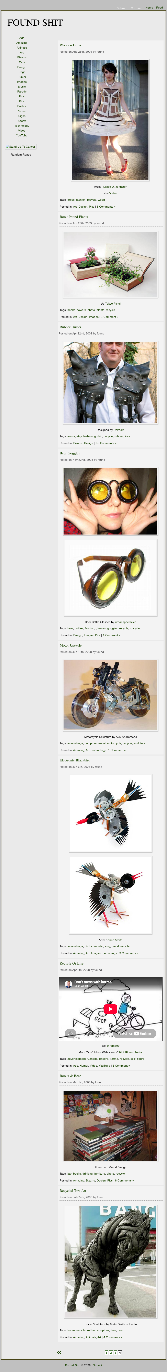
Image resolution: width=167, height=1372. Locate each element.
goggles (112, 628)
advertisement (76, 1058)
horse (71, 1330)
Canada (92, 1058)
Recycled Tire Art (73, 1190)
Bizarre (21, 57)
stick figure (137, 1058)
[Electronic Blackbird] (111, 852)
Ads (21, 37)
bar (69, 1173)
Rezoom (119, 429)
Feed (159, 7)
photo (91, 309)
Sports (22, 120)
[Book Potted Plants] (111, 297)
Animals (22, 47)
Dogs (22, 72)
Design (21, 67)
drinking (87, 1173)
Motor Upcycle (71, 645)
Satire (22, 111)
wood (101, 199)
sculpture (139, 743)
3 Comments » (128, 953)
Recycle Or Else (72, 963)
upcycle (135, 628)
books (71, 309)
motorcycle (114, 743)
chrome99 (113, 1045)
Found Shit (35, 22)
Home (149, 7)
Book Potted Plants (74, 216)
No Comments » (106, 443)
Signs (21, 116)
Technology (21, 125)
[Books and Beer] (111, 1161)
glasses (101, 628)
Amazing (21, 42)
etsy (79, 436)
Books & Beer (70, 1075)
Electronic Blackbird (75, 760)
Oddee (113, 193)
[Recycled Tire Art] (111, 1318)
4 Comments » (112, 1337)
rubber (118, 436)
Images (22, 81)
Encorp (103, 1058)
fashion (81, 199)
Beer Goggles (70, 453)
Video (21, 130)
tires (127, 436)
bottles (79, 628)
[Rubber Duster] (111, 424)
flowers (81, 309)
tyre (120, 1330)
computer (91, 743)
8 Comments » (124, 1180)
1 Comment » (110, 316)
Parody (21, 91)
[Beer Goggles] (111, 535)
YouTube (21, 135)
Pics (21, 101)
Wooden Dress (70, 44)
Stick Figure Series (130, 1052)
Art (22, 52)
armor (71, 436)
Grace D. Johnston (115, 186)
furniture (99, 1173)
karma (114, 1058)
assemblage (75, 743)
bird (87, 946)
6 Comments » (106, 206)
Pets (22, 96)
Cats (22, 62)
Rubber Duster (70, 326)
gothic (98, 436)
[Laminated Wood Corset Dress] (110, 180)
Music (22, 86)
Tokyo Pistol (113, 303)
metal (101, 743)
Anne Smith (115, 940)
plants (100, 309)
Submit (121, 8)
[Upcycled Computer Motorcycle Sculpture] (111, 731)
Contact (136, 8)
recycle (91, 199)
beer (70, 628)
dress (71, 199)
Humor (22, 76)
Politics (21, 106)
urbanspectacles (125, 622)
